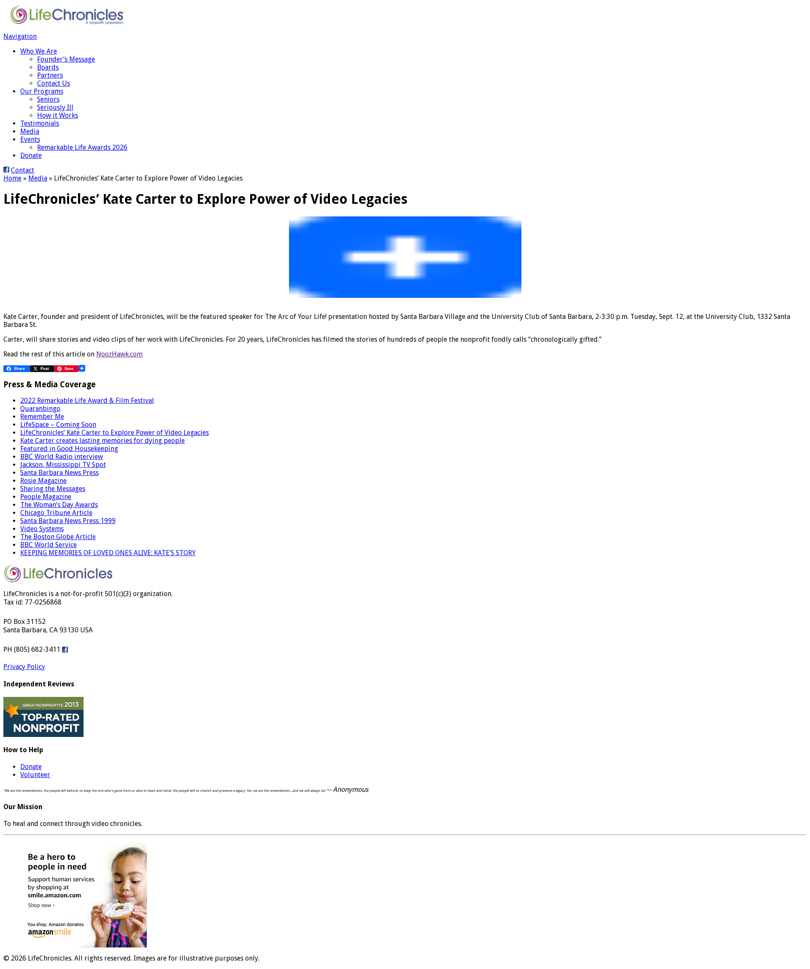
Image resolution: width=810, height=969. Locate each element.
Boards (48, 67)
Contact (22, 170)
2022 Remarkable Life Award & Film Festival (87, 401)
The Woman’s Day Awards (59, 505)
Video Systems (42, 529)
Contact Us (53, 83)
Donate (31, 155)
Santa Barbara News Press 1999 (68, 521)
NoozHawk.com (119, 354)
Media (29, 131)
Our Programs (41, 91)
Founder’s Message (66, 59)
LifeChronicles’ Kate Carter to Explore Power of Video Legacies (114, 433)
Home (12, 178)
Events (30, 139)
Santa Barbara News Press (59, 473)
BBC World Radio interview (61, 457)
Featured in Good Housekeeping (69, 449)
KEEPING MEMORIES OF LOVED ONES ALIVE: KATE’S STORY (108, 553)
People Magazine (45, 497)
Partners (50, 75)
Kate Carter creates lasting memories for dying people (102, 441)
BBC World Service (48, 545)
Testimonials (39, 123)
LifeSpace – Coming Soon (58, 425)
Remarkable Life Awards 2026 (82, 147)
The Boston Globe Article (58, 537)
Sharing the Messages (52, 489)
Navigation (20, 36)
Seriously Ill (55, 107)
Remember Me (42, 417)
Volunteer (35, 775)
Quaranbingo (40, 409)
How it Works (57, 115)
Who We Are (38, 51)
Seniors (48, 99)
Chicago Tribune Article (56, 513)
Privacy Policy (24, 667)
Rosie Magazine (43, 481)
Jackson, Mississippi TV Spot (63, 465)
